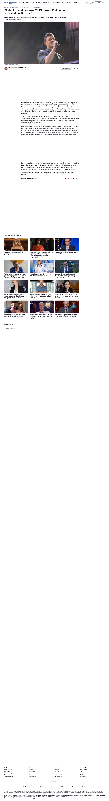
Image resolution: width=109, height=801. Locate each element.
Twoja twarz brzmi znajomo (10, 774)
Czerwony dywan (58, 2)
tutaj (34, 797)
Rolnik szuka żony (8, 769)
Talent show (36, 2)
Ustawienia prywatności (79, 787)
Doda (81, 771)
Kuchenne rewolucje (59, 774)
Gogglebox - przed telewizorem (10, 767)
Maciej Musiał (83, 776)
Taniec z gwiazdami (8, 776)
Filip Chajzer (83, 774)
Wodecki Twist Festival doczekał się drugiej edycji (37, 103)
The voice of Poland (59, 776)
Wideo (75, 2)
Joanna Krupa (83, 773)
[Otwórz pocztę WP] (87, 2)
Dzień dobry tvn (7, 771)
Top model (57, 771)
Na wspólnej (32, 767)
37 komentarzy (66, 68)
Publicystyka (46, 2)
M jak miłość (32, 771)
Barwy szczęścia (32, 769)
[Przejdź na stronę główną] (6, 4)
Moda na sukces (32, 774)
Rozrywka (26, 2)
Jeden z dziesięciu (59, 767)
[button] (92, 3)
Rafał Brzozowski (84, 769)
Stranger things (32, 776)
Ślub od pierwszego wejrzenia (10, 773)
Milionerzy (57, 769)
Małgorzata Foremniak (85, 767)
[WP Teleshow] (16, 2)
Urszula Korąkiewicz (18, 67)
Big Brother (57, 773)
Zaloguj (98, 2)
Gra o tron (31, 773)
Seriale (68, 2)
